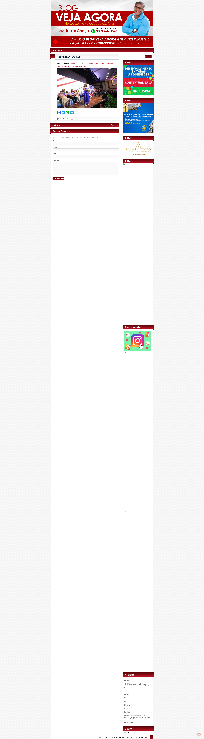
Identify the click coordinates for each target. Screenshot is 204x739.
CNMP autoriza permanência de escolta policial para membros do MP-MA (137, 685)
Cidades (127, 680)
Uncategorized (129, 722)
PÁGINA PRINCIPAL (58, 50)
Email (55, 147)
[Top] (151, 737)
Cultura (126, 691)
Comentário (57, 160)
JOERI (147, 737)
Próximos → (114, 125)
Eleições (127, 698)
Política (126, 708)
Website (56, 154)
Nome (55, 141)
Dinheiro (127, 694)
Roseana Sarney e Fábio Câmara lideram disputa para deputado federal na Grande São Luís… (137, 717)
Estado (126, 701)
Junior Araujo (76, 119)
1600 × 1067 (75, 63)
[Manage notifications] (199, 734)
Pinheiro (127, 705)
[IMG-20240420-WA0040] (87, 88)
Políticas (127, 712)
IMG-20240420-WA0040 (68, 57)
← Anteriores (56, 125)
